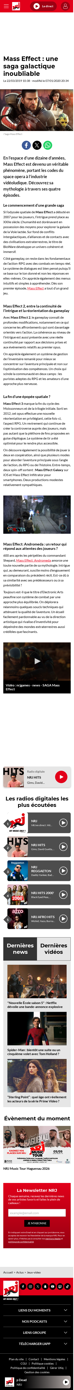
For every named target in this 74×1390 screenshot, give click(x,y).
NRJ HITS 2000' (42, 893)
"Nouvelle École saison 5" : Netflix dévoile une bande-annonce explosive (35, 1005)
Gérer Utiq (57, 1368)
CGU (24, 1363)
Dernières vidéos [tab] (53, 948)
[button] (37, 661)
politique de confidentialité (21, 1241)
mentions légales (53, 1238)
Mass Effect (35, 288)
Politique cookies (43, 1363)
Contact (34, 1359)
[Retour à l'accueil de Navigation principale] (16, 6)
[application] (37, 661)
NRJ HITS (34, 777)
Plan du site (16, 1359)
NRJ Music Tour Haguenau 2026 (26, 1168)
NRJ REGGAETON (41, 869)
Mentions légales (54, 1359)
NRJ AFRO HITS (43, 917)
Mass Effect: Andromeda (33, 560)
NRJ (34, 821)
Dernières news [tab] (20, 948)
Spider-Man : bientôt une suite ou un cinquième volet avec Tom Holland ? (33, 1052)
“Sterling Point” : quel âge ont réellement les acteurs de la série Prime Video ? (36, 1099)
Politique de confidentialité (27, 1368)
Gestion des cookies (37, 1372)
